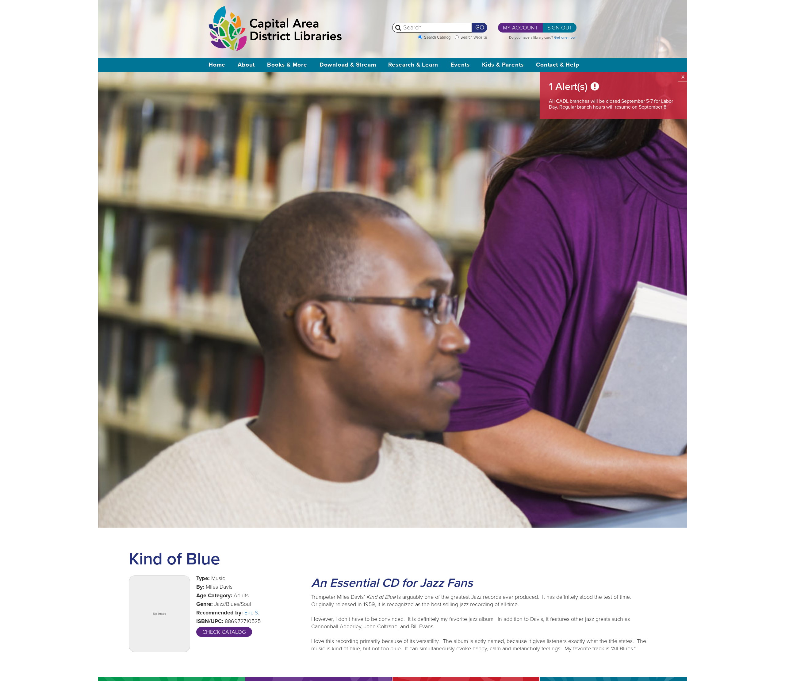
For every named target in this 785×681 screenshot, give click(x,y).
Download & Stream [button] (348, 64)
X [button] (682, 77)
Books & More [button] (287, 64)
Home (217, 64)
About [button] (246, 64)
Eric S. (251, 612)
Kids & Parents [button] (503, 64)
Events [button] (460, 64)
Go (479, 27)
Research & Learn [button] (413, 64)
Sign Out (559, 27)
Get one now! (565, 37)
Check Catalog (224, 632)
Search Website (474, 37)
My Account (520, 27)
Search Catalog (437, 37)
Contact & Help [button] (557, 64)
